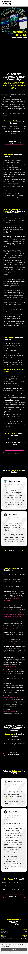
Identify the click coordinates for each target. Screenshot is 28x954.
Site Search (25, 932)
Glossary (26, 931)
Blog (26, 930)
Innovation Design (24, 938)
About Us (25, 936)
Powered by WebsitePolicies (7, 951)
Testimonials (25, 937)
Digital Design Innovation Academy (6, 938)
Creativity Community (4, 931)
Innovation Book (3, 936)
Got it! (14, 949)
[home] (6, 3)
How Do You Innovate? (4, 932)
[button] (26, 3)
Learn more (18, 946)
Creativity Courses (4, 937)
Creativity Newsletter (4, 930)
